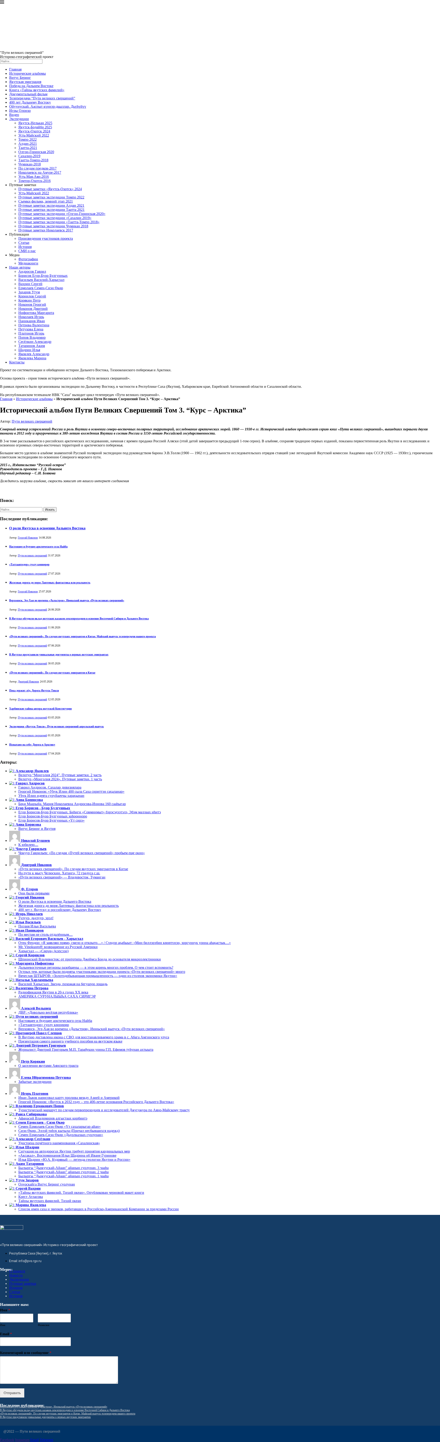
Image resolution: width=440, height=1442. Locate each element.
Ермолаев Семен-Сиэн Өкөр (40, 288)
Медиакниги (28, 263)
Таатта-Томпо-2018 (33, 160)
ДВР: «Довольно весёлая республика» (48, 1012)
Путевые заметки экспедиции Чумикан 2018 (53, 226)
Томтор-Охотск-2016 (34, 181)
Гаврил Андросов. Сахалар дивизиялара (49, 787)
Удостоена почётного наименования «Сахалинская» (59, 1143)
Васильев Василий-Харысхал (41, 280)
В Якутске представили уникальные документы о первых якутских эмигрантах (58, 654)
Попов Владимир (32, 337)
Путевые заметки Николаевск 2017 (45, 230)
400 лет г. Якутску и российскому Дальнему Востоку (59, 910)
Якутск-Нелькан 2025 (35, 123)
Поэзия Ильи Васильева (37, 926)
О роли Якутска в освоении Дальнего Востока (47, 528)
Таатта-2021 (27, 148)
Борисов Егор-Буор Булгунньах (43, 276)
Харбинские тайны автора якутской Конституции (40, 708)
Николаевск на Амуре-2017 (39, 172)
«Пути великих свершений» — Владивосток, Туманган (61, 877)
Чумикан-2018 (29, 164)
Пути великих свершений (32, 421)
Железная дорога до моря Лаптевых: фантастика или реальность (49, 582)
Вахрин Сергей (30, 284)
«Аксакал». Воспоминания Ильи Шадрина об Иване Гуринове (67, 1155)
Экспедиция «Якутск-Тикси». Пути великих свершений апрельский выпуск (56, 726)
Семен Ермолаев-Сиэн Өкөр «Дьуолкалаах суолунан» (60, 1135)
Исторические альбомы (27, 73)
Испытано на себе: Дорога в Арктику (32, 744)
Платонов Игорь (31, 333)
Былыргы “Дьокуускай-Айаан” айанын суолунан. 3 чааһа (63, 1168)
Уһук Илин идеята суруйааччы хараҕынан (51, 796)
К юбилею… (28, 845)
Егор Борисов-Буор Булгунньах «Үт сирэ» (51, 820)
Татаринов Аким (31, 346)
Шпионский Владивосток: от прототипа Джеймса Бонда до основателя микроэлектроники (89, 959)
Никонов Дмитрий (33, 309)
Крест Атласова (30, 1197)
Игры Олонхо (20, 111)
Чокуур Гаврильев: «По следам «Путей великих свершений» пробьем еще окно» (81, 853)
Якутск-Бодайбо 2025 (35, 127)
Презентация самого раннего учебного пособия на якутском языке (70, 1041)
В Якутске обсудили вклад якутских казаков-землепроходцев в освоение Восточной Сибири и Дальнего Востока (79, 618)
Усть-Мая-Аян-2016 (33, 177)
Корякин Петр (29, 300)
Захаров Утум (29, 292)
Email (6, 1334)
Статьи (23, 243)
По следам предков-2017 (37, 168)
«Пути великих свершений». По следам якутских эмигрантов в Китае (52, 672)
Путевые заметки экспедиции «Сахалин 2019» (54, 218)
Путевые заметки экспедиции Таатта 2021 (51, 210)
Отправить (12, 1393)
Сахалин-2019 (29, 156)
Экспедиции (19, 119)
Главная (15, 69)
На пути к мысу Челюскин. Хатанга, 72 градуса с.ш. (59, 873)
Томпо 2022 (27, 139)
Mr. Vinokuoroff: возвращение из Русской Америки (58, 947)
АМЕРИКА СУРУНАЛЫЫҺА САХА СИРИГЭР (57, 996)
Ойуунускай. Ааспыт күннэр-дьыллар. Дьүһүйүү (47, 106)
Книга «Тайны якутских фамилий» (36, 90)
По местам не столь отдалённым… (45, 934)
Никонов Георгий (32, 304)
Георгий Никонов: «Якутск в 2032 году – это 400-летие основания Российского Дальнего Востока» (96, 1102)
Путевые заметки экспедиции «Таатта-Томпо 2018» (58, 222)
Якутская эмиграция (25, 82)
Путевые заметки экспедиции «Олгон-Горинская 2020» (61, 214)
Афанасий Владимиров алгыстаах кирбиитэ (52, 1118)
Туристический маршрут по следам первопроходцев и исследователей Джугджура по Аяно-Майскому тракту (104, 1110)
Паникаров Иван (31, 321)
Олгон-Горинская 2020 (36, 152)
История (25, 247)
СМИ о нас (27, 251)
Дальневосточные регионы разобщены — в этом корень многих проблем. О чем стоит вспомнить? (95, 967)
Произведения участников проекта (45, 238)
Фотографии (28, 259)
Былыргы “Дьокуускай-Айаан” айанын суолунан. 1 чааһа (63, 1176)
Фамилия (43, 1325)
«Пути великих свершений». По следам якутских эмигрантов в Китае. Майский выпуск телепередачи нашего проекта (82, 636)
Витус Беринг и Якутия (36, 829)
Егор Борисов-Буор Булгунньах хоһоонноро (52, 816)
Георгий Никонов (28, 537)
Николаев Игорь (31, 317)
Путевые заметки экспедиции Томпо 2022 (51, 197)
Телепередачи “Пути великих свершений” (42, 98)
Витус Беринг (20, 78)
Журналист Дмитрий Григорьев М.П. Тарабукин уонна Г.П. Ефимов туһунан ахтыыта (85, 1049)
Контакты (17, 362)
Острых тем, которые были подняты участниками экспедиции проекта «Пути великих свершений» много (101, 972)
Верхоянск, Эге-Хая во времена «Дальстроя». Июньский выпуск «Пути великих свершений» (66, 600)
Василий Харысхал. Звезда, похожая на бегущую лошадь (62, 984)
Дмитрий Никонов (28, 681)
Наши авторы (19, 267)
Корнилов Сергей (32, 296)
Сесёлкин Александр (34, 342)
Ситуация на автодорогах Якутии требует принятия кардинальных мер (74, 1151)
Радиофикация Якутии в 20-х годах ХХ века (53, 992)
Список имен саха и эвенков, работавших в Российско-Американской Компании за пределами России (98, 1209)
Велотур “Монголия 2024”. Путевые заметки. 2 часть (60, 775)
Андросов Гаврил (32, 271)
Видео (14, 115)
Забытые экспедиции (35, 1082)
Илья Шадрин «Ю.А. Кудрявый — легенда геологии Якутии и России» (74, 1159)
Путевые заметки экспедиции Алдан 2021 (51, 205)
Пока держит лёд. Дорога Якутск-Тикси (34, 690)
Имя (5, 1310)
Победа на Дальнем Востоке (31, 86)
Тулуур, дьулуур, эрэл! (35, 918)
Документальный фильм (28, 94)
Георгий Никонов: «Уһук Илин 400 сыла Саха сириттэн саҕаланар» (71, 791)
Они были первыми (34, 893)
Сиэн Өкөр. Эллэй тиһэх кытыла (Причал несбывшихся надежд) (69, 1131)
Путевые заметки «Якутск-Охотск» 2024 (50, 189)
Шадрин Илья (29, 350)
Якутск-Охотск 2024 (34, 131)
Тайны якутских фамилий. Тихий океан (49, 1201)
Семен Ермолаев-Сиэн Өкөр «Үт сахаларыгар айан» (59, 1126)
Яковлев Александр (33, 354)
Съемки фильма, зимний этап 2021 (45, 201)
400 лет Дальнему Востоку (30, 102)
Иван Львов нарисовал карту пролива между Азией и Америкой (69, 1098)
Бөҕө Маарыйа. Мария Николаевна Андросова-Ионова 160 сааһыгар (72, 804)
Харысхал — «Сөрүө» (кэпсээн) (43, 951)
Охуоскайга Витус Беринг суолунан (46, 1184)
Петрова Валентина (33, 325)
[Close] (2, 3)
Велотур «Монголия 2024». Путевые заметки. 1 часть (60, 779)
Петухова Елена (30, 329)
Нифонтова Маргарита (36, 313)
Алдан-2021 (27, 144)
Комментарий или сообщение (25, 1353)
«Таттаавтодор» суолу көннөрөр (29, 564)
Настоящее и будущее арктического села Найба (38, 546)
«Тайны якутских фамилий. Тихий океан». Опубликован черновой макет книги (81, 1192)
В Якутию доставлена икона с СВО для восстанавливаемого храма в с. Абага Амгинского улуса (93, 1037)
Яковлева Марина (32, 358)
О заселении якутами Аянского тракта (48, 1066)
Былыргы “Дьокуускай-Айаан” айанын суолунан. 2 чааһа (63, 1172)
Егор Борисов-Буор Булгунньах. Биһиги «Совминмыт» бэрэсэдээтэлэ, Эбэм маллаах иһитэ (89, 812)
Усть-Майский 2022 (33, 135)
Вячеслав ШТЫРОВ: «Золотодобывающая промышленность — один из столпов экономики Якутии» (97, 976)
